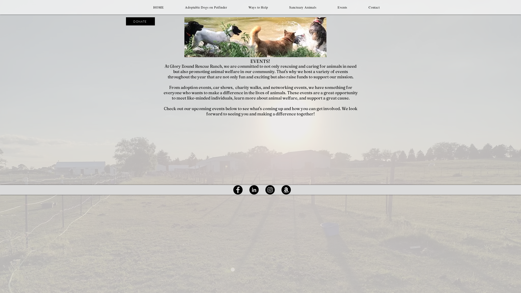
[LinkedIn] (254, 190)
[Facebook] (238, 190)
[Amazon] (286, 190)
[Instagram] (270, 190)
